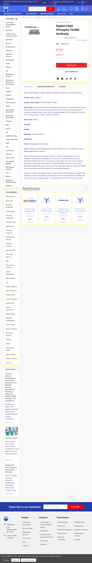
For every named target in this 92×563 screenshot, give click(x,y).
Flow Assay (9, 39)
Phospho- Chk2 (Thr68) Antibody (46, 210)
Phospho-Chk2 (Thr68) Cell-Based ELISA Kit (63, 211)
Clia (7, 147)
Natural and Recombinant (10, 116)
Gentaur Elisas (31, 13)
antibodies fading (11, 136)
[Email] (62, 78)
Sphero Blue (10, 303)
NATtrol (8, 176)
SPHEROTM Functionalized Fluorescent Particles (11, 468)
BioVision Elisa (11, 222)
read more (8, 423)
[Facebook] (58, 78)
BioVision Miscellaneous (10, 319)
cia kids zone (10, 150)
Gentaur (8, 339)
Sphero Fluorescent (10, 273)
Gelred (8, 106)
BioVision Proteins (9, 245)
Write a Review (82, 40)
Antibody (8, 91)
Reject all (16, 560)
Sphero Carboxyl (11, 329)
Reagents (9, 185)
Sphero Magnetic (11, 286)
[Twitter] (71, 78)
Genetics (8, 43)
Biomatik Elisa (10, 196)
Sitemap (25, 546)
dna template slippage (10, 162)
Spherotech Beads (10, 349)
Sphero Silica (10, 325)
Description (28, 86)
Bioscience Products (9, 266)
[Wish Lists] (72, 8)
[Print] (66, 78)
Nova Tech (9, 201)
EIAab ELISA (10, 211)
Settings (6, 560)
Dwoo (7, 125)
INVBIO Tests (10, 295)
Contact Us (61, 13)
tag (7, 132)
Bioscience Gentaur (9, 255)
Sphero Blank (10, 314)
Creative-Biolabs (11, 299)
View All (8, 363)
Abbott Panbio (11, 354)
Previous (82, 188)
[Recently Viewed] (78, 8)
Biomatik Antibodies (9, 206)
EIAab (8, 344)
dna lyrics (9, 154)
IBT (7, 282)
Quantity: (60, 55)
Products (8, 67)
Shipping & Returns (47, 13)
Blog (71, 13)
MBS (7, 261)
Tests (7, 88)
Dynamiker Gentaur (9, 334)
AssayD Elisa (10, 99)
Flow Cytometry (10, 102)
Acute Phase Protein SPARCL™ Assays (11, 24)
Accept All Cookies (28, 560)
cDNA (7, 143)
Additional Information (45, 86)
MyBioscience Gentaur (10, 238)
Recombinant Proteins (10, 75)
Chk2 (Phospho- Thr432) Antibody (80, 210)
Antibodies (9, 30)
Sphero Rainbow (11, 291)
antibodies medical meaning (11, 181)
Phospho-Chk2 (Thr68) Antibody (29, 210)
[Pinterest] (75, 78)
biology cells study (11, 139)
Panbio (8, 63)
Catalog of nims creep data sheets (11, 35)
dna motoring (10, 158)
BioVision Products (9, 231)
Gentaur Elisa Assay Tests (10, 111)
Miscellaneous (10, 60)
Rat (7, 71)
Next (86, 188)
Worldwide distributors (12, 13)
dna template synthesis (10, 168)
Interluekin (9, 50)
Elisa (7, 173)
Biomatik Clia (10, 250)
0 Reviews (62, 86)
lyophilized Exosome (9, 55)
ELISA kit (8, 95)
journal (8, 128)
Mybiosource (10, 226)
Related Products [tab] (31, 188)
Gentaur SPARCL (11, 358)
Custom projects (11, 438)
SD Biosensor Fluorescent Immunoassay (10, 82)
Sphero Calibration (9, 308)
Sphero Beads (10, 278)
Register (64, 10)
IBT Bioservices (10, 47)
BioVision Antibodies (9, 216)
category (8, 121)
